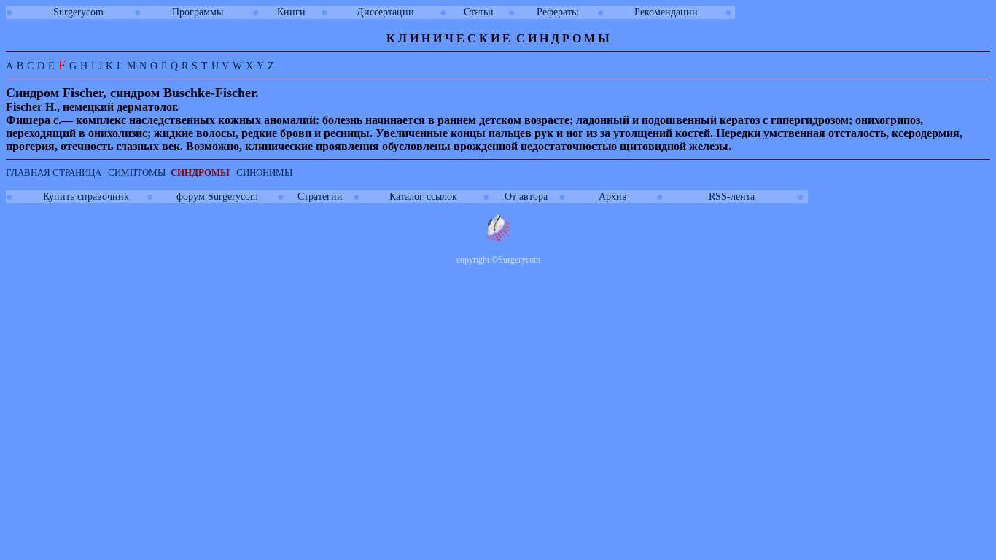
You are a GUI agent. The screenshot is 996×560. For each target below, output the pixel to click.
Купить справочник (86, 196)
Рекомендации (666, 12)
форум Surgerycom (217, 196)
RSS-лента (732, 196)
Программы (197, 12)
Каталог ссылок (423, 196)
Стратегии (320, 196)
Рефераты (557, 12)
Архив (613, 196)
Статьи (479, 12)
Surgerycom (78, 12)
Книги (291, 12)
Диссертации (385, 12)
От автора (526, 196)
